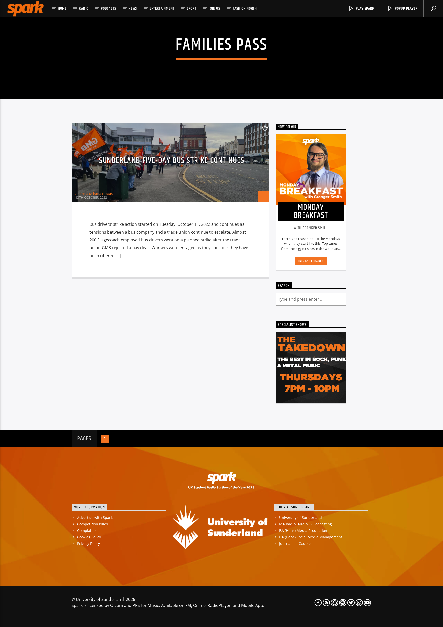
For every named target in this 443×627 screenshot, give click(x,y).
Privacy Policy (88, 543)
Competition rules (92, 524)
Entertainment (161, 8)
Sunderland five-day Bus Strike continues (172, 160)
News (132, 8)
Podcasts (108, 8)
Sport (191, 8)
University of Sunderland (300, 517)
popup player (405, 8)
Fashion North (245, 8)
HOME (62, 8)
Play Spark (364, 8)
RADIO (83, 8)
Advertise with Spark (95, 517)
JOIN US (214, 8)
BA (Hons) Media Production (303, 530)
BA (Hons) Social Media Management (310, 537)
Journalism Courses (296, 543)
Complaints (87, 530)
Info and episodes (310, 260)
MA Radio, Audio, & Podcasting (305, 524)
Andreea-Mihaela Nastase (94, 193)
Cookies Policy (89, 537)
